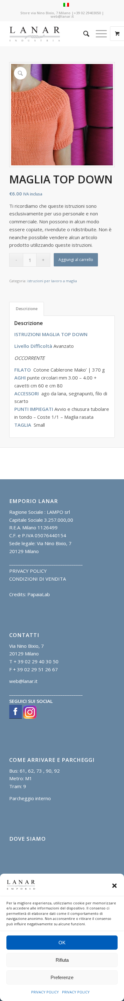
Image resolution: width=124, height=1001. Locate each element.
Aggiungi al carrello (76, 259)
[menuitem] (83, 33)
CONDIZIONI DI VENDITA (37, 579)
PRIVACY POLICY (45, 992)
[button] (114, 886)
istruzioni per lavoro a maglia (52, 280)
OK (62, 942)
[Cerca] (83, 33)
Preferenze (62, 977)
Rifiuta (62, 960)
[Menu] (98, 33)
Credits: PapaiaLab (29, 594)
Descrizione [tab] (27, 308)
